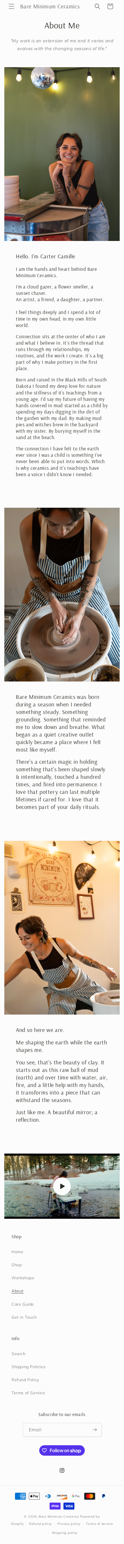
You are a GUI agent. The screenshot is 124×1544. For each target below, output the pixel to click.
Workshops (23, 1277)
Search (19, 1353)
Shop (17, 1264)
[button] (11, 6)
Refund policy (40, 1524)
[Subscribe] (95, 1430)
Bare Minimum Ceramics (59, 1516)
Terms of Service (28, 1392)
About (18, 1290)
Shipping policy (65, 1533)
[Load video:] (62, 1186)
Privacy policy (69, 1524)
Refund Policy (25, 1379)
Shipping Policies (28, 1366)
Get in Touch (24, 1317)
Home (17, 1251)
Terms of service (99, 1524)
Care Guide (23, 1304)
